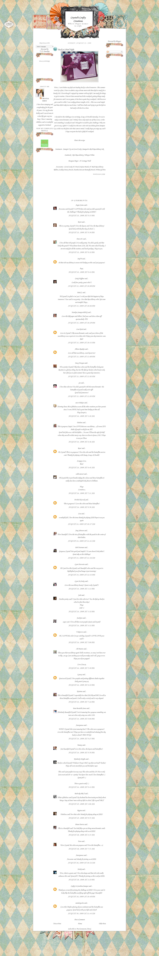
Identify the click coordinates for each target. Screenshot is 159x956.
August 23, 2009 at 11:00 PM (81, 356)
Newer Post (57, 923)
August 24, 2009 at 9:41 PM (82, 787)
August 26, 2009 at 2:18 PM (82, 880)
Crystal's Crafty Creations (78, 19)
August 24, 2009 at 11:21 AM (81, 541)
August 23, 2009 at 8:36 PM (82, 232)
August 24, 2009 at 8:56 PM (82, 752)
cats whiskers (79, 403)
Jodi (79, 595)
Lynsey (79, 674)
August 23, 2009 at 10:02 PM (81, 306)
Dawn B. (80, 239)
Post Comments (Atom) (84, 929)
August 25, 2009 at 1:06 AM (82, 804)
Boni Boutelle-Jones (79, 708)
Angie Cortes (80, 205)
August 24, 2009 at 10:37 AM (81, 524)
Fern (79, 841)
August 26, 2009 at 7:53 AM (82, 849)
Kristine (79, 691)
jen (80, 383)
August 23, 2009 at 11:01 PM (81, 376)
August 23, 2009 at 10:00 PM (81, 286)
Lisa (79, 514)
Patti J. (79, 292)
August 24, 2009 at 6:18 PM (82, 685)
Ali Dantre (79, 649)
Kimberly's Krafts (79, 759)
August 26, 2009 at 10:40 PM (81, 896)
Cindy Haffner (79, 278)
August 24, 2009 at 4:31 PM (82, 625)
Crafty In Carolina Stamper (79, 886)
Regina (79, 810)
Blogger (118, 41)
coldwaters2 (79, 474)
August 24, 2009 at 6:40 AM (82, 442)
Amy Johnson (79, 530)
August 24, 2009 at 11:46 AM (81, 558)
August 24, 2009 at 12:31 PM (81, 575)
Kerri (79, 222)
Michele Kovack (79, 500)
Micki (80, 869)
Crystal (45, 99)
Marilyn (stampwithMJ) (79, 312)
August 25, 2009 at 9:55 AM (82, 818)
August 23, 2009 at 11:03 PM (81, 396)
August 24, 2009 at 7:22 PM (82, 702)
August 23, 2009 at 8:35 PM (82, 215)
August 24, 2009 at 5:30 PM (82, 668)
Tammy (79, 745)
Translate (46, 51)
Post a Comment (79, 919)
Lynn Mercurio (79, 564)
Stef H (79, 259)
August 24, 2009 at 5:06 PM (82, 642)
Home (80, 923)
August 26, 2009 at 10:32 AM (81, 863)
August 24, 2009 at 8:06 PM (82, 719)
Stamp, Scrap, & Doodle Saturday (87, 117)
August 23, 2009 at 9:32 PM (82, 252)
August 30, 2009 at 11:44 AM (81, 913)
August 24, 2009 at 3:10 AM (82, 416)
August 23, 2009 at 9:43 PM (82, 272)
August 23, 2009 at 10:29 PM (81, 323)
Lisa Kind (79, 329)
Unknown (79, 632)
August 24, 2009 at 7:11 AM (82, 493)
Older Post (102, 923)
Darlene (80, 422)
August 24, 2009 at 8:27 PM (82, 739)
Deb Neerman (79, 547)
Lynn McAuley (79, 581)
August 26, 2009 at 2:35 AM (82, 835)
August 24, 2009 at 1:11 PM (82, 589)
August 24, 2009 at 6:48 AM (82, 467)
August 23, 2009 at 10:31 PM (81, 343)
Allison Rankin (79, 349)
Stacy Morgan (79, 363)
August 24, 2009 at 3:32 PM (82, 611)
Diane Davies (79, 824)
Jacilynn (79, 618)
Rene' (79, 448)
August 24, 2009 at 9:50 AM (82, 507)
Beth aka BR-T (79, 793)
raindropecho (79, 903)
